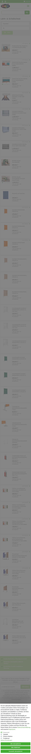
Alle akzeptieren (15, 744)
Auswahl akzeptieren (15, 751)
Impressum (12, 729)
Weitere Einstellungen (6, 740)
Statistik (5, 734)
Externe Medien (7, 736)
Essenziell (6, 732)
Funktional (6, 738)
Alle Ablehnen (15, 747)
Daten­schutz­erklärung (23, 727)
